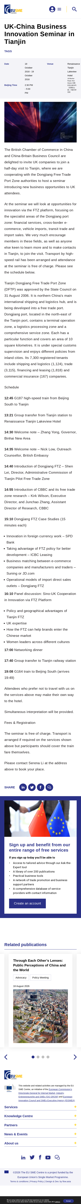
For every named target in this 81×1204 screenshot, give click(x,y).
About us (11, 1143)
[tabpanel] (41, 1001)
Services (11, 1107)
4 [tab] (48, 1057)
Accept (68, 1201)
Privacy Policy (37, 1181)
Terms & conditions (19, 1181)
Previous (5, 1057)
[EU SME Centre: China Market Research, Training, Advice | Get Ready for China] (13, 9)
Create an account (27, 903)
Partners (10, 1125)
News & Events (16, 1134)
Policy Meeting (40, 977)
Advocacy (21, 977)
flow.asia (67, 1181)
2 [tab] (38, 1057)
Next (75, 1057)
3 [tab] (43, 1057)
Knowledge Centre (18, 1116)
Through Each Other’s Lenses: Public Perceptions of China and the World (39, 965)
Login (73, 1076)
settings (57, 1202)
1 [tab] (33, 1057)
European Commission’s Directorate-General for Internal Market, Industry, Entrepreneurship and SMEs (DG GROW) (45, 1093)
